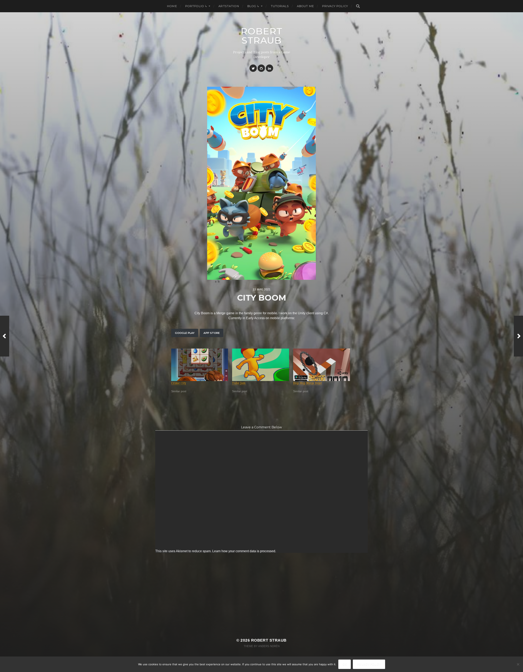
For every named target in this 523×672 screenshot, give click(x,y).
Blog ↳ (253, 6)
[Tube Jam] (260, 365)
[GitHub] (261, 68)
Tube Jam (239, 383)
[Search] (357, 6)
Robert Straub (261, 36)
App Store (211, 332)
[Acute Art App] (518, 336)
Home (172, 6)
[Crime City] (199, 365)
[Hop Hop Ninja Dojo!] (321, 365)
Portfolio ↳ (196, 6)
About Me (305, 6)
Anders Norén (268, 646)
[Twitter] (253, 68)
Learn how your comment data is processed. (244, 551)
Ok (344, 664)
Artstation (228, 6)
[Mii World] (4, 336)
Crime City (178, 383)
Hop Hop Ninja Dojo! (307, 383)
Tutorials (280, 6)
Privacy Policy (335, 6)
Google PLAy (184, 332)
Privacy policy (369, 664)
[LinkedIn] (269, 68)
